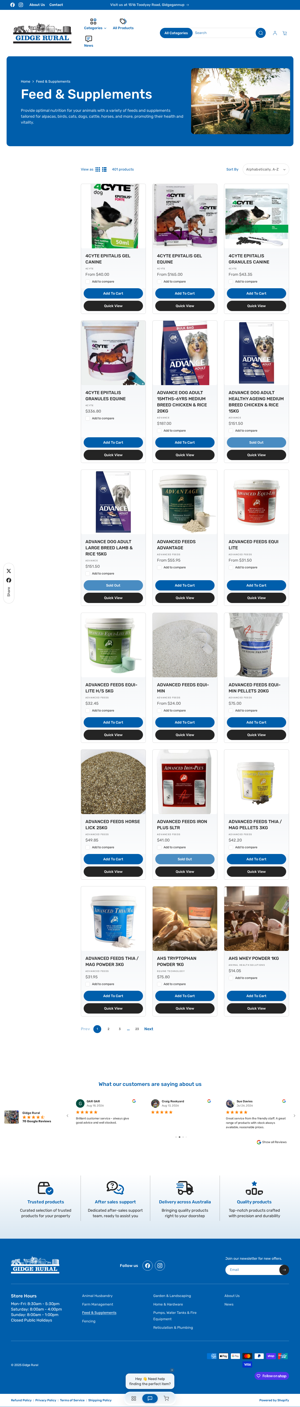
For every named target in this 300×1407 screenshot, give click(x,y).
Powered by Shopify (274, 1400)
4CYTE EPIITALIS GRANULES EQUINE (105, 395)
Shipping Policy (100, 1400)
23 (137, 1029)
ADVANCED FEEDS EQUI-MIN (183, 688)
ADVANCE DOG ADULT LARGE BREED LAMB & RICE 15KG (109, 548)
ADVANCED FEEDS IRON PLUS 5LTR (182, 824)
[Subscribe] (284, 1270)
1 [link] (97, 1029)
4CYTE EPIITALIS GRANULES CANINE (249, 259)
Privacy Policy (45, 1400)
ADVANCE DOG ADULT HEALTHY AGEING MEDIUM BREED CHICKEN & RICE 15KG (256, 402)
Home (25, 81)
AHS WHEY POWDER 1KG (254, 958)
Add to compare (103, 281)
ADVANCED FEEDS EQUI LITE (253, 544)
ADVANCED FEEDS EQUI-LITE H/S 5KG (111, 688)
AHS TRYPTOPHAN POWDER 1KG (176, 961)
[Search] (261, 33)
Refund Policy (21, 1400)
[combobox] (227, 33)
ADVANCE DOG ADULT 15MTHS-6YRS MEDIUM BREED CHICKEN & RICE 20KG (182, 402)
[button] (94, 24)
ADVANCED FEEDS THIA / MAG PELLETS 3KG (255, 824)
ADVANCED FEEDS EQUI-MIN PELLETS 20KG (255, 688)
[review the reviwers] (134, 1102)
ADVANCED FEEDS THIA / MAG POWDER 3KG (112, 961)
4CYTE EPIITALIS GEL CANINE (107, 259)
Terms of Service (72, 1400)
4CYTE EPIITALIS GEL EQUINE (179, 259)
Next (148, 1029)
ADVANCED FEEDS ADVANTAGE (176, 544)
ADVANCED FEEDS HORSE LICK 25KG (112, 824)
